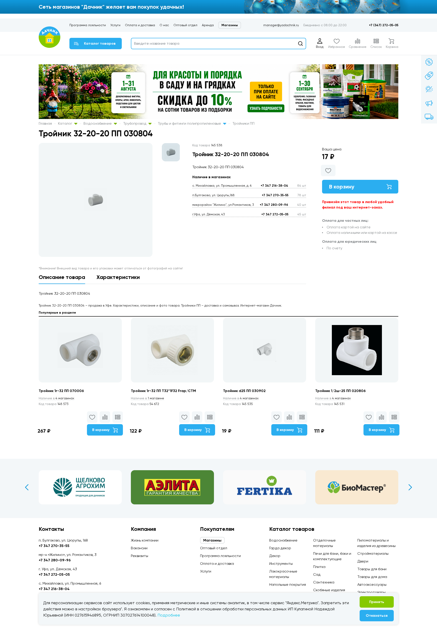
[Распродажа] (429, 103)
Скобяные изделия (329, 590)
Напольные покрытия (287, 584)
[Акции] (429, 62)
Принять (376, 602)
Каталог (65, 123)
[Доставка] (429, 117)
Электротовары (371, 592)
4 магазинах (56, 398)
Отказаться (377, 615)
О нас (164, 25)
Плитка (319, 567)
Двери (362, 561)
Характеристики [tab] (118, 277)
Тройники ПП (243, 123)
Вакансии (139, 548)
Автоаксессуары (371, 584)
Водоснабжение (98, 123)
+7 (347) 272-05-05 (383, 25)
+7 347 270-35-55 (275, 195)
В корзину (341, 186)
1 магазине (147, 398)
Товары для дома (372, 577)
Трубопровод (135, 123)
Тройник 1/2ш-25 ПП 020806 (340, 391)
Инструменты (281, 563)
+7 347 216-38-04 (274, 186)
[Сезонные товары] (429, 89)
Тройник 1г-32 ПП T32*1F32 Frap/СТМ (163, 391)
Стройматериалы (373, 553)
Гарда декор (280, 548)
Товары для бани (371, 569)
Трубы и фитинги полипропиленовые (190, 123)
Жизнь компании (144, 540)
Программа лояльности (87, 25)
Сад (316, 574)
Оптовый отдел (185, 25)
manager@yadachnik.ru (281, 25)
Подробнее (169, 615)
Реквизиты (139, 556)
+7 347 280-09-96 (274, 205)
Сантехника (323, 582)
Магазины (229, 25)
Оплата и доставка (140, 25)
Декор (274, 556)
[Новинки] (429, 76)
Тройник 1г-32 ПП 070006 (61, 391)
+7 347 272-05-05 (274, 214)
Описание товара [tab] (62, 277)
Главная (45, 123)
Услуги (115, 25)
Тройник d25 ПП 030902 (244, 391)
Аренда (208, 25)
